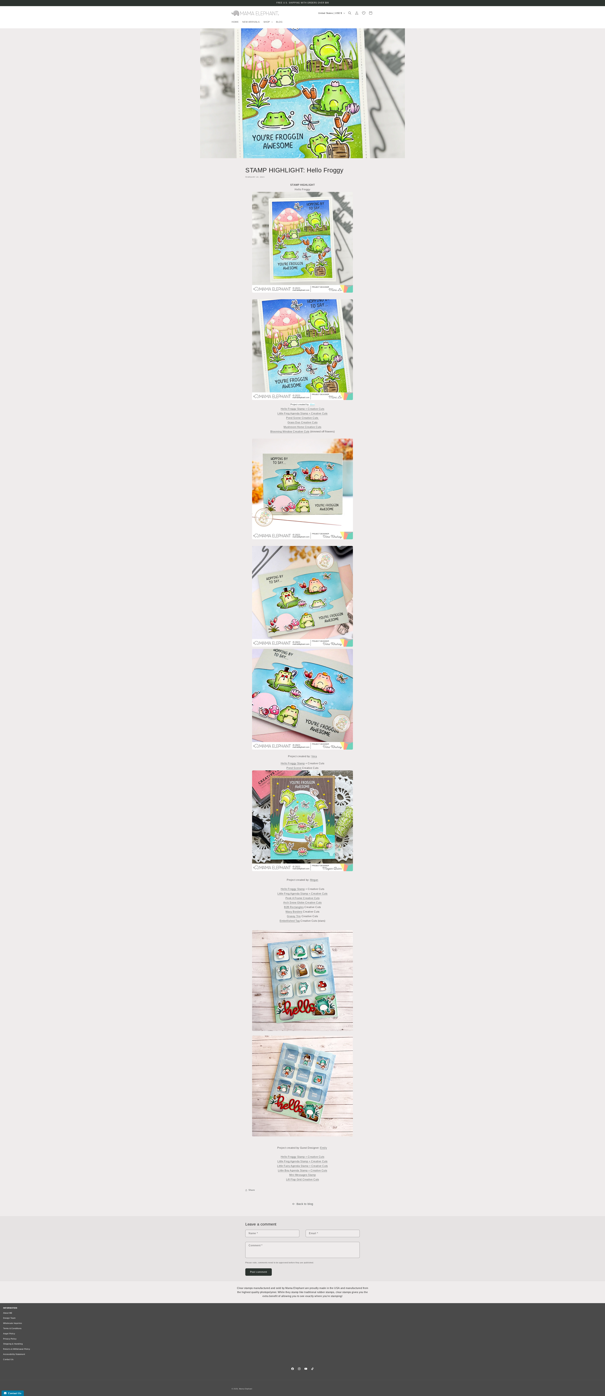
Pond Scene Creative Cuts (302, 418)
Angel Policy (9, 1334)
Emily (323, 1147)
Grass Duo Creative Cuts (303, 422)
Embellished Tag (290, 920)
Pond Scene (294, 768)
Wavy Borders (293, 911)
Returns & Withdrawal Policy (16, 1349)
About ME (7, 1313)
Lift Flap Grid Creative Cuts (302, 1179)
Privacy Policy (9, 1339)
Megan (314, 880)
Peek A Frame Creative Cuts (302, 898)
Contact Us (8, 1359)
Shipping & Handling (13, 1344)
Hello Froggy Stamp (293, 763)
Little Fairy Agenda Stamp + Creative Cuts (302, 1166)
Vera (314, 756)
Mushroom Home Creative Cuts (302, 427)
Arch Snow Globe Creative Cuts (302, 902)
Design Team (9, 1318)
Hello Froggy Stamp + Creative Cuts (302, 409)
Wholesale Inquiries (12, 1323)
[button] (268, 22)
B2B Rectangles (294, 907)
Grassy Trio (294, 916)
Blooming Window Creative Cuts (289, 431)
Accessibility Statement (14, 1354)
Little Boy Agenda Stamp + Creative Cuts (302, 1170)
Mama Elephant (245, 1389)
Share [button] (251, 1190)
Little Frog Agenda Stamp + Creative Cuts (302, 413)
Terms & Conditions (12, 1328)
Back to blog (305, 1204)
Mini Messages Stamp (302, 1175)
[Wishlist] (363, 13)
